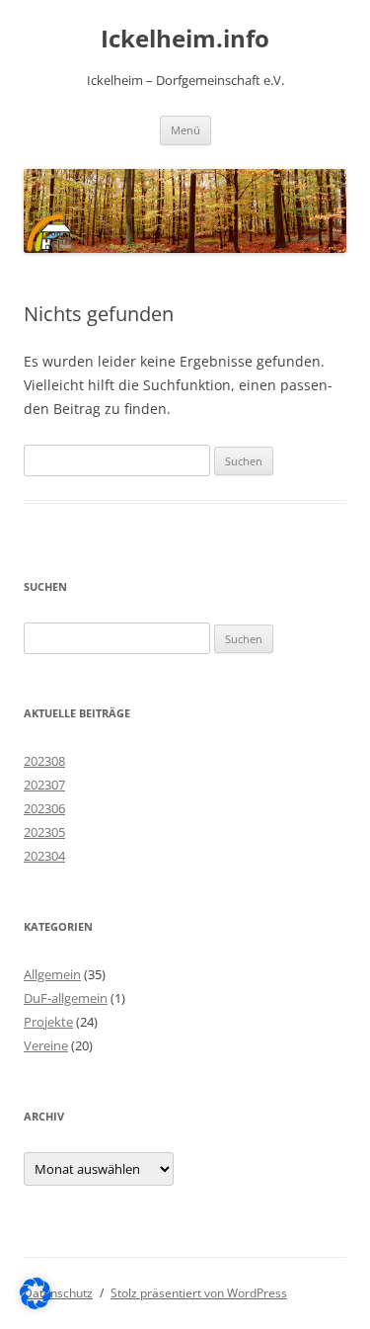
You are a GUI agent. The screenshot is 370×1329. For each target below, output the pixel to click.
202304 (44, 856)
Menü (185, 130)
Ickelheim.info (185, 39)
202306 (44, 808)
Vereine (46, 1045)
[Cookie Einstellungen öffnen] (35, 1303)
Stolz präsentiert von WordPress (199, 1293)
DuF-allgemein (66, 998)
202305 (44, 832)
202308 (44, 761)
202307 (44, 784)
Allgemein (52, 974)
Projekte (48, 1022)
